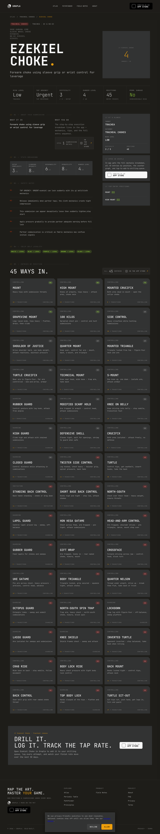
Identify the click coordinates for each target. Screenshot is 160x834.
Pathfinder (67, 6)
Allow (107, 827)
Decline (93, 827)
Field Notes (82, 6)
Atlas (55, 6)
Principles (69, 805)
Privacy (131, 801)
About (94, 6)
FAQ (129, 797)
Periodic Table (71, 797)
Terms (130, 805)
